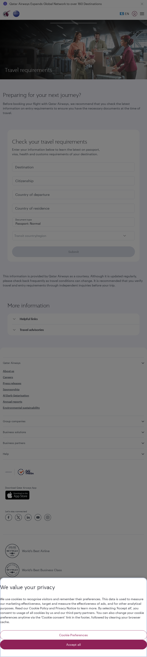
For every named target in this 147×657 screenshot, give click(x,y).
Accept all (73, 644)
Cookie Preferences (73, 635)
